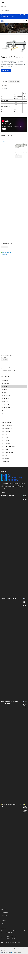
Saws (3, 923)
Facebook (4, 952)
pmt (15, 76)
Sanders (4, 920)
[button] (24, 41)
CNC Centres (4, 915)
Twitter (9, 952)
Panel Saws (4, 918)
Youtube (19, 952)
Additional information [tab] (14, 81)
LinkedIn (14, 952)
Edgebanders (5, 912)
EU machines (6, 368)
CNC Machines (15, 75)
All (11, 75)
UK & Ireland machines (9, 370)
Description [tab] (4, 81)
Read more (4, 247)
